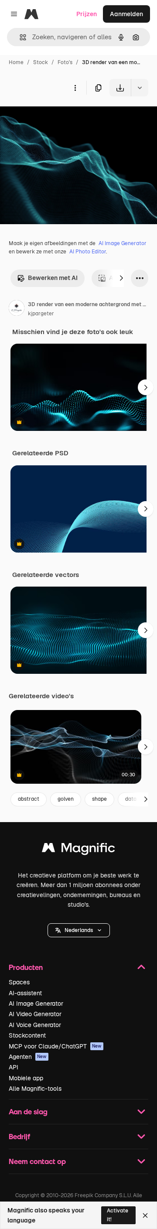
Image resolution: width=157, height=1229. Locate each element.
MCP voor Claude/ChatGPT (55, 1046)
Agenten (28, 1057)
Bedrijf (19, 1136)
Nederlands (79, 930)
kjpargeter (41, 313)
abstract (28, 798)
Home (16, 62)
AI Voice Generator (35, 1025)
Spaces (19, 982)
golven (66, 798)
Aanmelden (126, 14)
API (13, 1067)
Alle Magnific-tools (35, 1088)
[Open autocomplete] (19, 37)
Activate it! (117, 1214)
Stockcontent (27, 1035)
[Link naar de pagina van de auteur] (16, 309)
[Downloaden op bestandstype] (139, 87)
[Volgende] (121, 278)
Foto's (65, 62)
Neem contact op (37, 1161)
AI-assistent (25, 993)
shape (99, 798)
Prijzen (86, 14)
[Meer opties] (75, 87)
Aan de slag (28, 1111)
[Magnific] (78, 850)
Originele (57, 117)
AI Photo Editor (87, 251)
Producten (26, 967)
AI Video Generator (35, 1014)
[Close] (145, 1215)
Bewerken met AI (53, 278)
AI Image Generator (123, 243)
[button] (79, 930)
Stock (40, 62)
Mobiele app (26, 1078)
